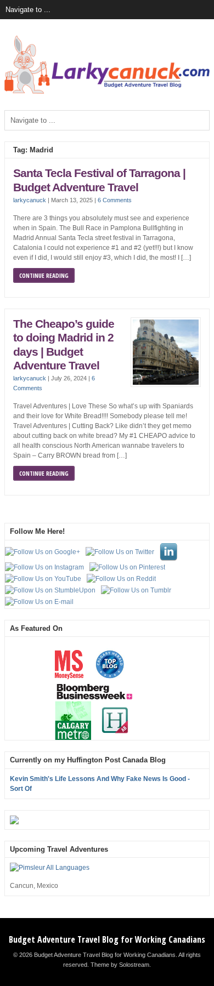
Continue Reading (44, 275)
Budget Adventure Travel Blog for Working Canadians (107, 939)
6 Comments (115, 200)
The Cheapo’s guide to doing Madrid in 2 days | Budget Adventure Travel (63, 345)
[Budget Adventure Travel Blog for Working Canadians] (107, 91)
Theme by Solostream (120, 964)
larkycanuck (29, 200)
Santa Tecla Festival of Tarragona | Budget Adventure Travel (99, 180)
